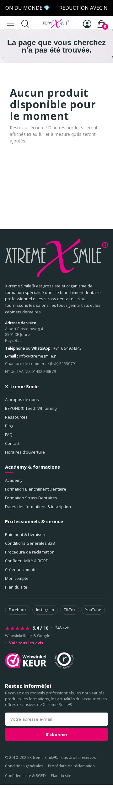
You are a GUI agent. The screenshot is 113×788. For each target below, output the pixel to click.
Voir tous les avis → (28, 643)
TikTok (69, 609)
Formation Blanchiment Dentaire (35, 489)
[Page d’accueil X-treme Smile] (56, 258)
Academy (14, 480)
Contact (12, 443)
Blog (9, 426)
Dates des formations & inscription (38, 506)
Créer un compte (21, 569)
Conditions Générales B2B (30, 543)
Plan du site (16, 587)
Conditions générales (24, 766)
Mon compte (17, 578)
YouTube (93, 609)
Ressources (16, 417)
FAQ (9, 434)
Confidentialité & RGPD (27, 561)
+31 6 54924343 (67, 348)
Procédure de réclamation (30, 552)
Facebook (17, 609)
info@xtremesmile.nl (38, 356)
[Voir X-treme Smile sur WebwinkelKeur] (25, 660)
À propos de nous (22, 399)
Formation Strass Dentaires (31, 498)
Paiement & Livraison (25, 534)
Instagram (45, 609)
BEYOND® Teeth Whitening (30, 408)
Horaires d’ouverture (25, 452)
